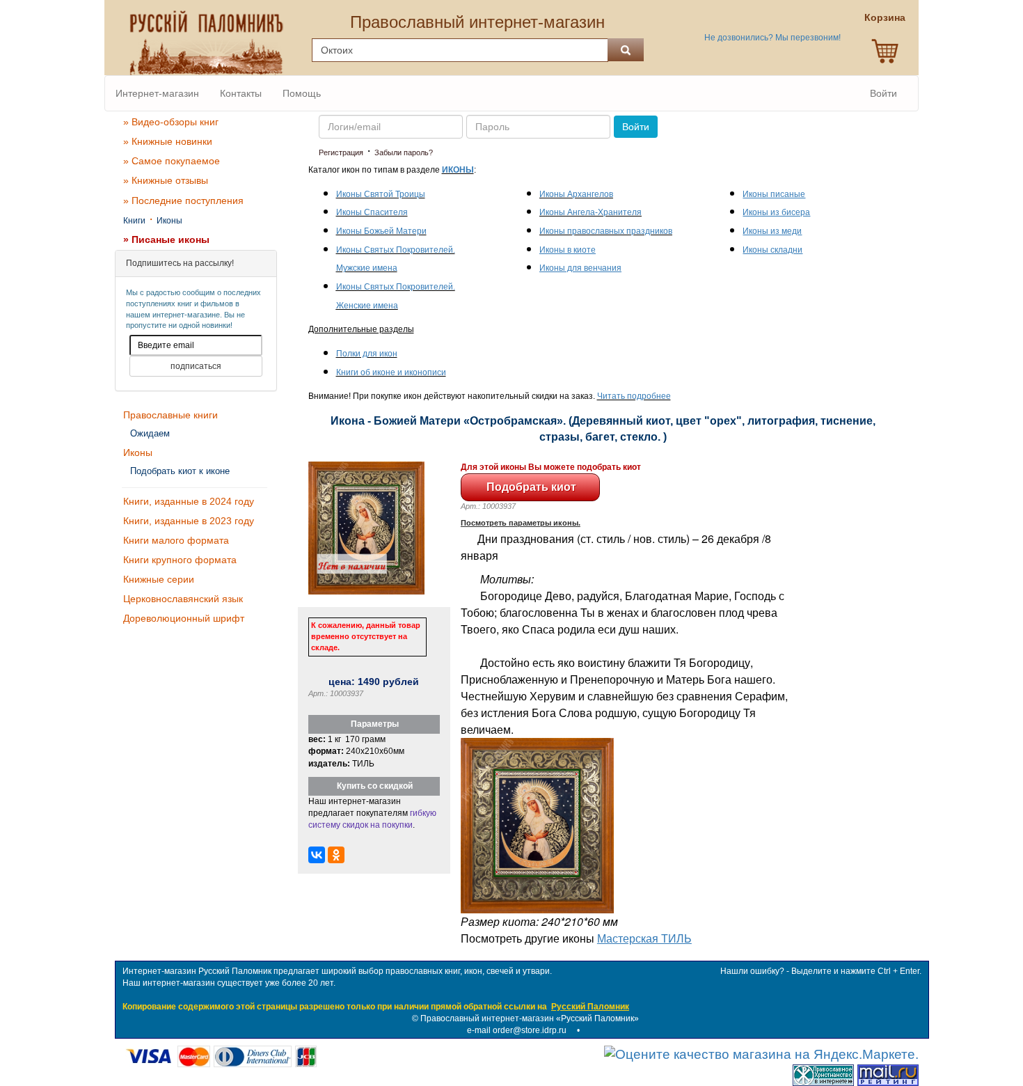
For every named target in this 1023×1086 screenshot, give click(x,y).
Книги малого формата (176, 540)
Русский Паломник (590, 1007)
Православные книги (170, 414)
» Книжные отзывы (165, 180)
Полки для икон (366, 354)
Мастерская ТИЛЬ (644, 938)
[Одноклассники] (336, 855)
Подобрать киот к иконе (180, 471)
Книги (134, 221)
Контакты (241, 93)
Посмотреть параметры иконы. (520, 523)
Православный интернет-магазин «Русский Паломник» (529, 1018)
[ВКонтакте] (316, 855)
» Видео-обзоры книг (171, 121)
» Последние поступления (183, 200)
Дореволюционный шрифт (183, 618)
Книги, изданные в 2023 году (188, 520)
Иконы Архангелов (576, 194)
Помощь (302, 93)
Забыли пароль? (403, 152)
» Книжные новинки (167, 141)
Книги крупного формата (180, 559)
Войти (883, 93)
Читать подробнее (634, 396)
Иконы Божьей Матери (381, 231)
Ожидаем (150, 433)
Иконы (169, 221)
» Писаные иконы (166, 239)
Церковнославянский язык (183, 598)
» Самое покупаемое (171, 160)
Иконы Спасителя (372, 212)
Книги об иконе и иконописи (391, 372)
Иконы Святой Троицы (380, 194)
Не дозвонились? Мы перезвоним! (772, 37)
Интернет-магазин (157, 93)
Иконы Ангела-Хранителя (590, 212)
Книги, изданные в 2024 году (188, 501)
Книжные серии (158, 579)
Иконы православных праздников (605, 231)
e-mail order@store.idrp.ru (516, 1030)
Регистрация (341, 152)
